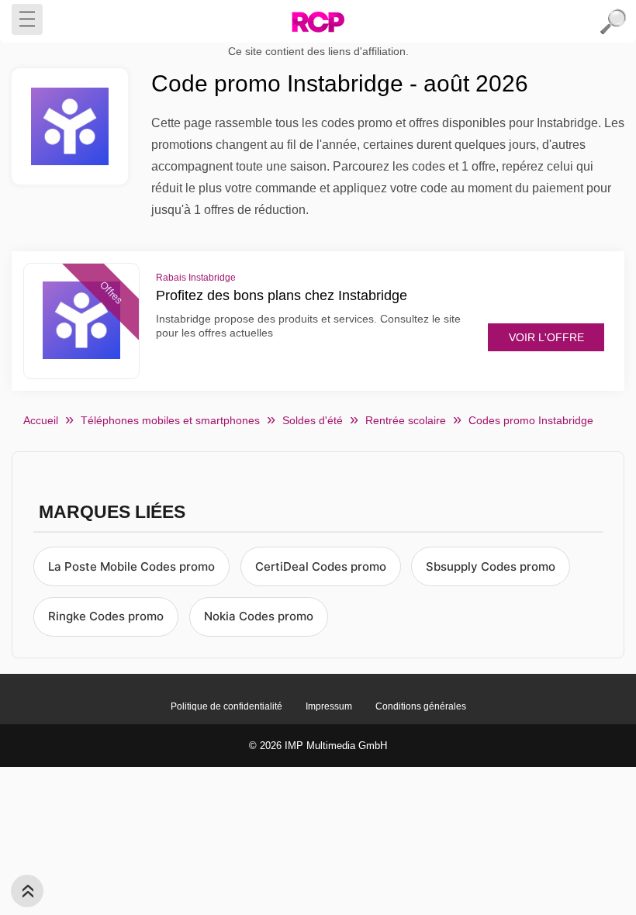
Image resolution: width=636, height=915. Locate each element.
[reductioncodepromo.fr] (318, 22)
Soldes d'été (312, 420)
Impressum (329, 706)
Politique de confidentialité (226, 706)
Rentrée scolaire (405, 420)
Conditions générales (420, 706)
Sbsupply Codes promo (490, 566)
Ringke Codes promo (106, 616)
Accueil (40, 420)
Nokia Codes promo (258, 616)
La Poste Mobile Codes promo (131, 566)
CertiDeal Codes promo (320, 566)
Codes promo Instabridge (530, 420)
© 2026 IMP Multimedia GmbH (318, 745)
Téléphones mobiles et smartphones (170, 420)
